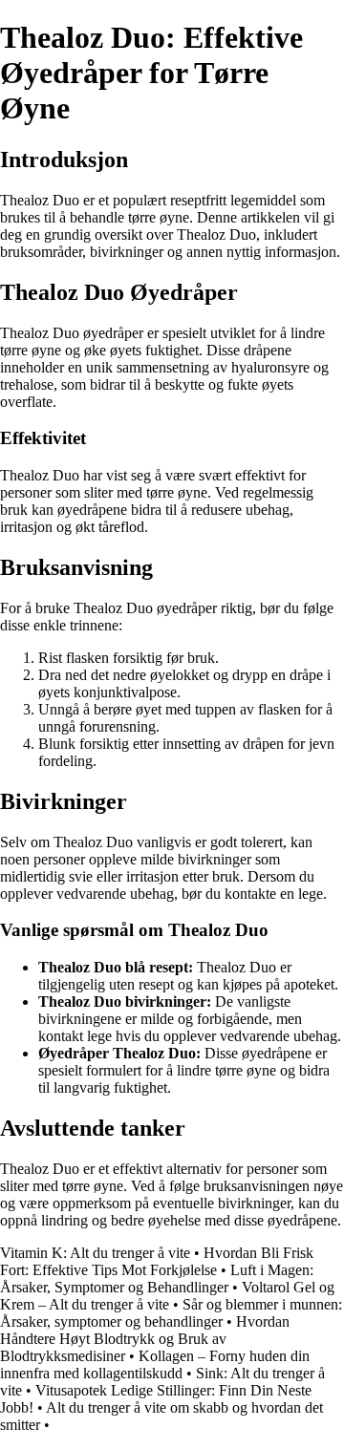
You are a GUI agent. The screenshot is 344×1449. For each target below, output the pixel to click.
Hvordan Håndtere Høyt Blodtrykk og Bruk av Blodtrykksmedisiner (145, 1338)
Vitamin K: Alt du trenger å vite (95, 1253)
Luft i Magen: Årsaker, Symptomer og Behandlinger (156, 1278)
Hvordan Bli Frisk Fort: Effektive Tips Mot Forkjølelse (156, 1261)
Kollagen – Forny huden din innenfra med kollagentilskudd (155, 1364)
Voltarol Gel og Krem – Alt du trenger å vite (167, 1295)
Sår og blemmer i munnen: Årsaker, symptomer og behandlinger (171, 1313)
